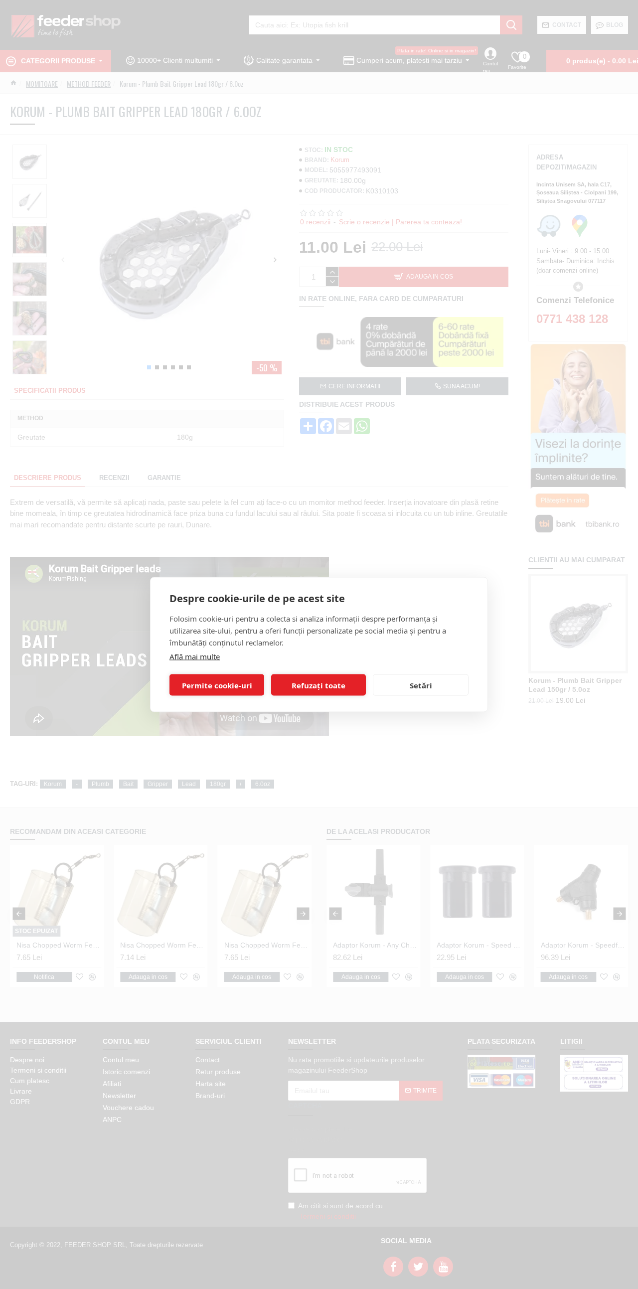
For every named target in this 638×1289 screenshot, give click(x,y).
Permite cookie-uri (217, 685)
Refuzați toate (318, 685)
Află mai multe (194, 656)
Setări (421, 685)
